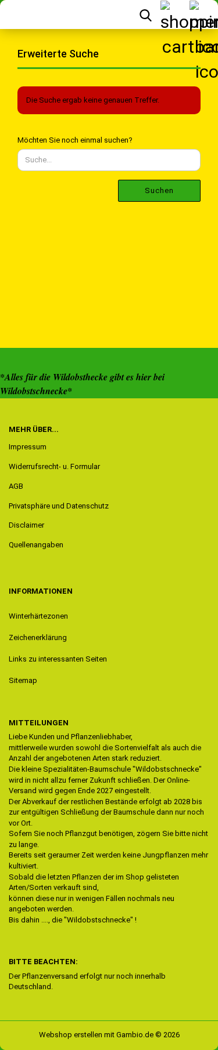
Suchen (159, 190)
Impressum (28, 446)
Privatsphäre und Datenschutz (59, 506)
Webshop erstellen (70, 1034)
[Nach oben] (32, 1033)
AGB (16, 486)
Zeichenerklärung (38, 637)
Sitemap (23, 680)
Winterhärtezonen (38, 616)
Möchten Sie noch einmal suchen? (75, 140)
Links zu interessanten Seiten (58, 659)
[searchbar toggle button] (145, 14)
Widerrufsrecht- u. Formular (54, 466)
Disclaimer (26, 525)
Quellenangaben (36, 544)
